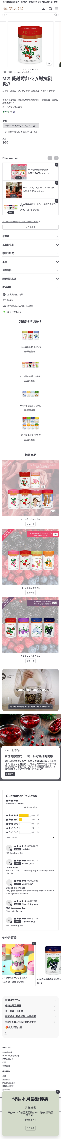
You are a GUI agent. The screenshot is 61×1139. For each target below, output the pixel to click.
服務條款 (6, 1079)
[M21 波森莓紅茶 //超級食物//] (18, 963)
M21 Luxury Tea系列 (22, 72)
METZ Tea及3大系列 (10, 1055)
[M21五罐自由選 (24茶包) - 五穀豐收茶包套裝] (30, 207)
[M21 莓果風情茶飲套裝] (30, 171)
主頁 (4, 72)
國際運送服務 (7, 1086)
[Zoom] (49, 62)
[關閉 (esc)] (58, 1092)
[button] (12, 815)
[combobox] (30, 14)
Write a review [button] (30, 807)
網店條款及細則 (8, 1083)
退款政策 (6, 1089)
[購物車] (50, 8)
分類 (10, 72)
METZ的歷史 (7, 1052)
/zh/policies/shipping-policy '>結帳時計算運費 (20, 221)
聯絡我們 (6, 1065)
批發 (4, 1062)
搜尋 (4, 1076)
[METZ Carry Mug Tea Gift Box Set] (30, 190)
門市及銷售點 (7, 1059)
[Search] (56, 14)
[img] (20, 846)
